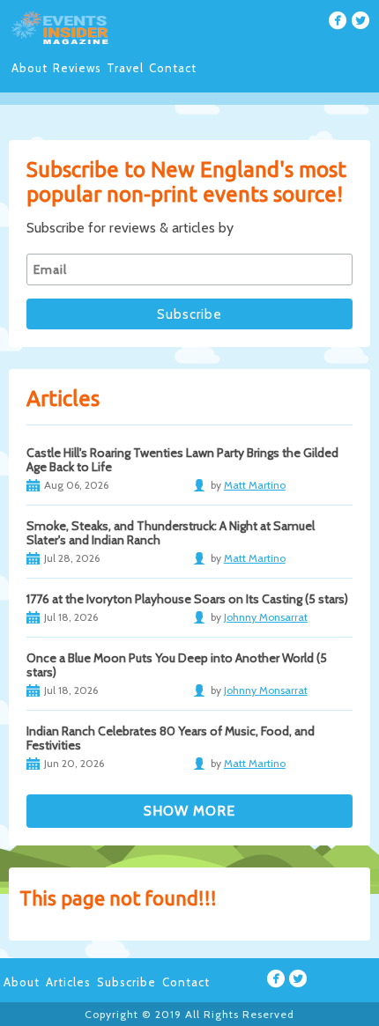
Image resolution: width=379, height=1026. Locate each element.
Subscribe (126, 982)
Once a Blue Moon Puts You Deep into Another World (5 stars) (176, 665)
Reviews (77, 68)
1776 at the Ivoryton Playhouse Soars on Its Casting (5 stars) (187, 599)
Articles (68, 982)
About (29, 68)
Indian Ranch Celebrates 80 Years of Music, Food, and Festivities (170, 738)
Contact (173, 68)
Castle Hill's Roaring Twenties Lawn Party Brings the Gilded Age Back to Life (182, 460)
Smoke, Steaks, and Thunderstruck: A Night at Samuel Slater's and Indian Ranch (170, 533)
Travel (125, 68)
